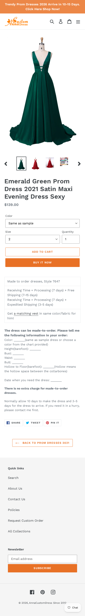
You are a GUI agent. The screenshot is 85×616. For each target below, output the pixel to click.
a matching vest (26, 313)
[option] (21, 164)
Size (8, 231)
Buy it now (42, 262)
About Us (15, 488)
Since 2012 (59, 602)
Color (8, 215)
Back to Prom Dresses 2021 (45, 442)
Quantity (68, 231)
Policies (14, 510)
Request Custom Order (25, 520)
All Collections (19, 531)
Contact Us (16, 499)
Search (13, 478)
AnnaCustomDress (40, 602)
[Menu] (78, 21)
